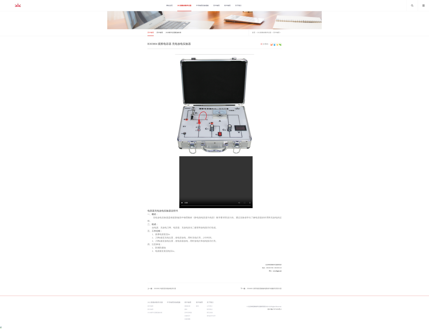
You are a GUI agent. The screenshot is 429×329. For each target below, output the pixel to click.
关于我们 (238, 5)
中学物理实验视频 (202, 5)
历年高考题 (188, 312)
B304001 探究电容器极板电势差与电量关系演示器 (264, 288)
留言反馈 (210, 312)
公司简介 (210, 306)
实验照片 (187, 316)
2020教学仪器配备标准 (173, 32)
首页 (253, 32)
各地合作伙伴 (211, 316)
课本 (185, 309)
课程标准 (187, 306)
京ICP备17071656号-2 (274, 309)
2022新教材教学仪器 (184, 5)
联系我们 (210, 309)
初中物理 (227, 5)
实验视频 (187, 319)
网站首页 (169, 5)
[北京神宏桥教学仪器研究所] (18, 5)
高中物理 (216, 5)
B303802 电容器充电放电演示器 (165, 288)
